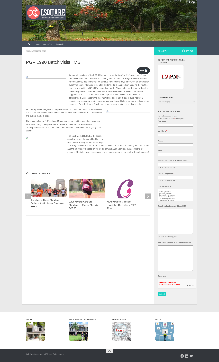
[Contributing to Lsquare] (175, 195)
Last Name (162, 131)
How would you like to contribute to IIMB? (174, 243)
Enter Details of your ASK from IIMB (172, 206)
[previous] (28, 196)
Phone (160, 141)
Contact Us (60, 44)
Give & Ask (47, 44)
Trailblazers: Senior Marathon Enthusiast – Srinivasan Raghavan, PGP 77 (47, 203)
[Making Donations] (175, 193)
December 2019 (38, 51)
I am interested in (164, 187)
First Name (162, 121)
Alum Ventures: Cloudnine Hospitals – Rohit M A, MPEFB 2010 (121, 205)
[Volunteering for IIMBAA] (175, 199)
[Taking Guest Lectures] (175, 197)
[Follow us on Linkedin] (187, 51)
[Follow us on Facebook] (183, 51)
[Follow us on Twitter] (191, 51)
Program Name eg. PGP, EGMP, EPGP (173, 160)
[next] (148, 196)
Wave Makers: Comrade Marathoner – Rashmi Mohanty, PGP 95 (84, 205)
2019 (28, 51)
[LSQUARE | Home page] (46, 12)
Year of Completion (166, 173)
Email (160, 151)
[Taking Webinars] (175, 191)
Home (37, 44)
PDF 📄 (143, 70)
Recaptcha (162, 276)
